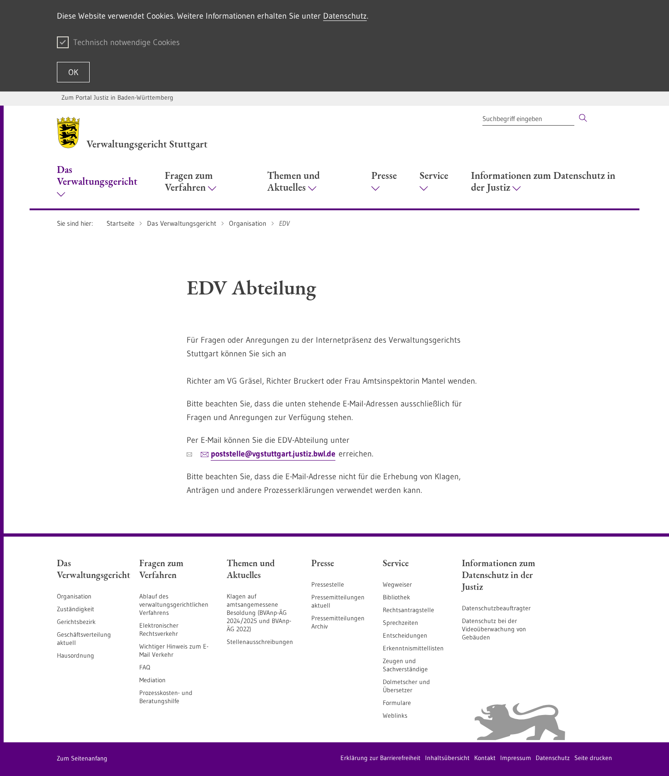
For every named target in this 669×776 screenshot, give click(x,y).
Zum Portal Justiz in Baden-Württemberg (117, 97)
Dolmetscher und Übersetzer (406, 686)
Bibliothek (396, 597)
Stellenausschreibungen (260, 642)
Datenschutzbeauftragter (496, 608)
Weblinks (395, 715)
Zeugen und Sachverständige (405, 665)
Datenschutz (345, 16)
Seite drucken (593, 758)
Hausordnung (75, 655)
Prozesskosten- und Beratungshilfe (166, 697)
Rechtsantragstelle (408, 610)
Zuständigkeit (75, 609)
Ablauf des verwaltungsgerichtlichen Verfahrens (173, 604)
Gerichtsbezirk (76, 622)
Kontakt (485, 758)
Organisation (74, 596)
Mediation (152, 680)
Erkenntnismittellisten (413, 648)
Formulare (397, 703)
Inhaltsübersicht (447, 758)
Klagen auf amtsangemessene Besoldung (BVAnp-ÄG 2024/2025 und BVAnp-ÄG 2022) (259, 612)
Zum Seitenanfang (82, 758)
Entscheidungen (405, 635)
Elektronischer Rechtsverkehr (158, 629)
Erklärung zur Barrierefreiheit (380, 758)
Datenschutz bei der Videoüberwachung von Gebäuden (494, 629)
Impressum (515, 758)
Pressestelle (327, 584)
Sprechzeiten (400, 623)
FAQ (144, 667)
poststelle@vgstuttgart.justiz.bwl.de (273, 454)
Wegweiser (397, 584)
